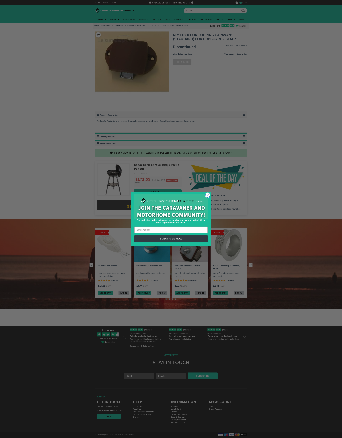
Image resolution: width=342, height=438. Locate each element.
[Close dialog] (207, 195)
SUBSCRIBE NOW (171, 238)
